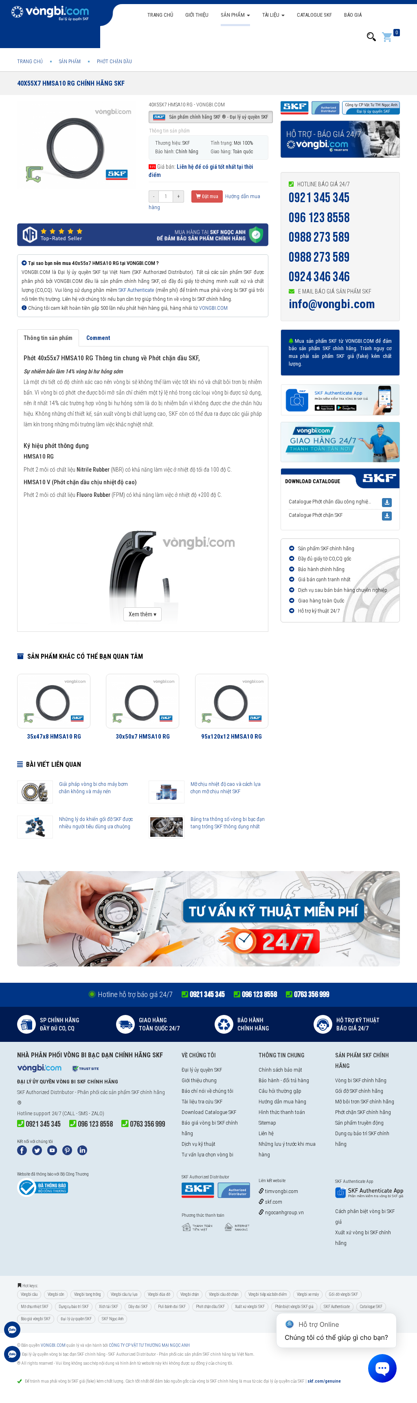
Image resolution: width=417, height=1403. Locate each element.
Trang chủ (160, 15)
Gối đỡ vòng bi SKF (343, 1294)
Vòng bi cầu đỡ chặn (223, 1294)
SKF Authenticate (136, 290)
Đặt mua (209, 196)
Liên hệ (266, 1133)
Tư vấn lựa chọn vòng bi (207, 1155)
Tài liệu (271, 15)
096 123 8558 (319, 218)
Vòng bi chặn (189, 1294)
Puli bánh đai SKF (172, 1306)
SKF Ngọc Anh (112, 1319)
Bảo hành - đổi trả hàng (284, 1080)
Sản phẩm (233, 15)
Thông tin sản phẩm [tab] (48, 338)
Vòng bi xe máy (308, 1294)
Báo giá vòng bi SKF (35, 1319)
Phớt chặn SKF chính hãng (363, 1112)
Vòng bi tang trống (87, 1294)
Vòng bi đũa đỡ (159, 1294)
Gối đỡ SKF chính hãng (359, 1091)
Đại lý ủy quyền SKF (202, 1070)
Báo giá (353, 15)
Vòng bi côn (56, 1294)
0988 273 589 (319, 237)
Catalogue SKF (314, 15)
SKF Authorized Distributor (45, 1092)
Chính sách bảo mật (280, 1070)
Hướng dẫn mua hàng (282, 1102)
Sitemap (267, 1123)
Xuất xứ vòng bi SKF (250, 1306)
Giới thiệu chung (199, 1080)
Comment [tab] (98, 338)
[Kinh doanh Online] (12, 1333)
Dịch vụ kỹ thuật (198, 1144)
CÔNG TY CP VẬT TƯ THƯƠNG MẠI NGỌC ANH (149, 1345)
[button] (371, 37)
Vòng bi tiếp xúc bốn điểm (267, 1294)
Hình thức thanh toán (282, 1112)
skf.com (273, 1202)
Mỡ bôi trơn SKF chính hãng (364, 1102)
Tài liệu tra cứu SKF (202, 1102)
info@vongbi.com (332, 304)
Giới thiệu (196, 15)
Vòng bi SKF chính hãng (360, 1080)
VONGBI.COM (213, 308)
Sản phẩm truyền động (359, 1123)
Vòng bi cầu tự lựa (124, 1294)
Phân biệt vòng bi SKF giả (294, 1306)
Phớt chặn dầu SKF (210, 1306)
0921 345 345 (319, 198)
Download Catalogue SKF (209, 1112)
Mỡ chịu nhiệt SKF (34, 1306)
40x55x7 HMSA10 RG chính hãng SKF (71, 83)
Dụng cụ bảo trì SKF (74, 1306)
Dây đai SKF (138, 1306)
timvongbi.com (281, 1191)
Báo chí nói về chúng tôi (207, 1091)
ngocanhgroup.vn (284, 1212)
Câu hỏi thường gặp (280, 1091)
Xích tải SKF (108, 1306)
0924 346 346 (319, 277)
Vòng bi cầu (29, 1294)
